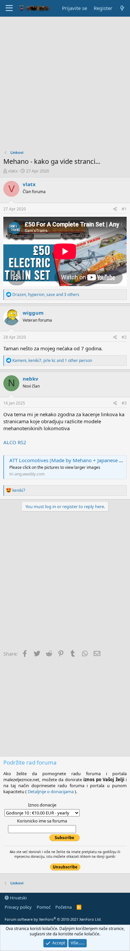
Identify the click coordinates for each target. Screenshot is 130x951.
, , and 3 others (45, 294)
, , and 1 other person (52, 360)
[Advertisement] (65, 85)
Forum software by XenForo (53, 919)
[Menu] (9, 8)
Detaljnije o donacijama (51, 791)
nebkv (30, 378)
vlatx (13, 171)
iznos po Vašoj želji (103, 780)
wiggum (33, 312)
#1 (124, 209)
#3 (124, 403)
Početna (63, 907)
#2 (124, 337)
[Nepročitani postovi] (122, 8)
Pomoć (44, 907)
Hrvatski (18, 898)
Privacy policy (18, 907)
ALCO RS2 (14, 442)
